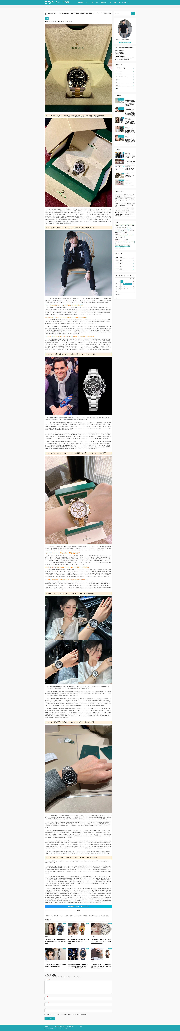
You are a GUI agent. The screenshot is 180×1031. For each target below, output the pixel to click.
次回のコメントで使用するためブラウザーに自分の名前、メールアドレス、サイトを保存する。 (67, 1014)
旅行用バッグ (130, 234)
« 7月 (116, 298)
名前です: (117, 39)
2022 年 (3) (119, 269)
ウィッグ (119, 71)
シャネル (117, 230)
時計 (97, 2)
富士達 (123, 248)
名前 (46, 996)
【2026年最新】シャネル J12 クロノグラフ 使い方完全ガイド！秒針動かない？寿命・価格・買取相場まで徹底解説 (130, 140)
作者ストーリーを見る (125, 42)
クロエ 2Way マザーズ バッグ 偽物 (122, 245)
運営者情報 (80, 2)
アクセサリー (104, 2)
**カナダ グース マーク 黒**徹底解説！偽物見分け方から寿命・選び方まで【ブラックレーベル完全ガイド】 (130, 131)
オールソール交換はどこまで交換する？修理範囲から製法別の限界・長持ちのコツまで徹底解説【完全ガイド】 (130, 103)
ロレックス (124, 225)
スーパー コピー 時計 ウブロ (121, 56)
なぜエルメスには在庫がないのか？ (122, 194)
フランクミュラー (123, 227)
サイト (45, 1008)
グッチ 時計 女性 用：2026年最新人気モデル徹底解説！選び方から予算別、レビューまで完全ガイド (78, 941)
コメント (47, 979)
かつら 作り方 (118, 248)
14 (127, 283)
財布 (115, 2)
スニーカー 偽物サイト (119, 237)
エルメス (117, 227)
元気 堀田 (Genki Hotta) (51, 21)
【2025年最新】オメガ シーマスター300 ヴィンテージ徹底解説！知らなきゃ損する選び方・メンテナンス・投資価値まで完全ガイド (78, 966)
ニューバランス (118, 225)
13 (124, 283)
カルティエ (131, 230)
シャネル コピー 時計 (119, 53)
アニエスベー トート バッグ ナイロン (129, 176)
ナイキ (128, 227)
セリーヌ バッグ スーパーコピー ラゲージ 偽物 (124, 242)
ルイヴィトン (125, 230)
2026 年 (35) (119, 257)
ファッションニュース (124, 2)
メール (46, 1002)
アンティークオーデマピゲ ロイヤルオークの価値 (57, 915)
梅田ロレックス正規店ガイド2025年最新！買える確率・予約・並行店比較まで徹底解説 (89, 915)
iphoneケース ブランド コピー (121, 239)
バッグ (87, 2)
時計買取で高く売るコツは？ (121, 234)
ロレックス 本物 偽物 (119, 52)
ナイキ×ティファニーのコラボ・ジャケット (129, 169)
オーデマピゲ (117, 232)
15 (130, 283)
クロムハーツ (124, 232)
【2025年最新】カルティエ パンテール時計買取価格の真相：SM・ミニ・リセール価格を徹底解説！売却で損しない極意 (101, 966)
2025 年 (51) (119, 260)
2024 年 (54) (119, 263)
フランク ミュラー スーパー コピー (122, 55)
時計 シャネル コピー (119, 50)
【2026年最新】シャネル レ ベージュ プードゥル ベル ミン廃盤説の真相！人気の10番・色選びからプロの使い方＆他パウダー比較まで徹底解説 (130, 112)
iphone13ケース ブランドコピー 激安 (129, 183)
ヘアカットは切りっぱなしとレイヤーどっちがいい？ (130, 163)
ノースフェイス (130, 225)
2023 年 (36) (119, 266)
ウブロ (120, 230)
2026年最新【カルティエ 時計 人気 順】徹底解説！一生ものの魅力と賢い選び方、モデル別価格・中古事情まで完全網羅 (101, 941)
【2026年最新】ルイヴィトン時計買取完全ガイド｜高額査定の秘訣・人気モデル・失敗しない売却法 (55, 941)
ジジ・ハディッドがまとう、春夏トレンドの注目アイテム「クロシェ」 (130, 156)
